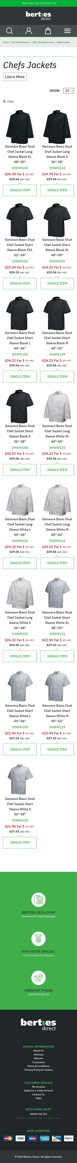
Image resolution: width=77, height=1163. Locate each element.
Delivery (38, 1054)
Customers (38, 1062)
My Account (38, 1086)
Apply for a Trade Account (38, 1090)
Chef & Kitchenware (20, 42)
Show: (55, 90)
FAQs (39, 1098)
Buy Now (19, 162)
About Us (38, 1050)
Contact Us (38, 1094)
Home (6, 42)
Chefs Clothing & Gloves (43, 42)
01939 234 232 (48, 3)
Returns (38, 1058)
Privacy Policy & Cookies (39, 1069)
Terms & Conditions (38, 1066)
